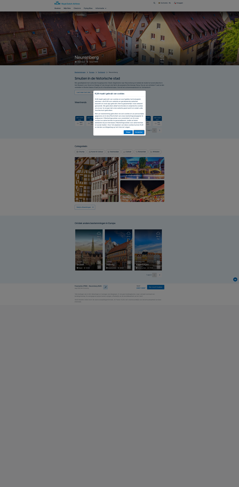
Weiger (128, 132)
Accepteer (139, 132)
